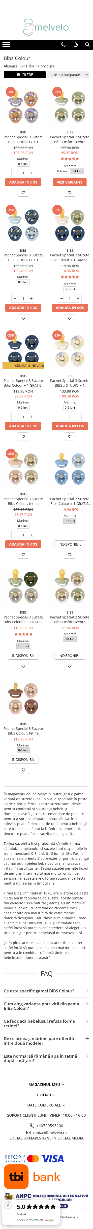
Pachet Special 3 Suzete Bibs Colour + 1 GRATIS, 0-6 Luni (69, 257)
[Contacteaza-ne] (63, 45)
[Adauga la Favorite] (23, 193)
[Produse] (6, 46)
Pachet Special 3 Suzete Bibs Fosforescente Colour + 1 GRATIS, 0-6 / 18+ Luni (69, 139)
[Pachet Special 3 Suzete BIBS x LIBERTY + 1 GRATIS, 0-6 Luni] (23, 107)
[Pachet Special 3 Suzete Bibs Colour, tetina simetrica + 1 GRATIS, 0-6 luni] (23, 469)
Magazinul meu (45, 1084)
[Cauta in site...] (87, 45)
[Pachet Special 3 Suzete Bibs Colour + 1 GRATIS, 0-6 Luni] (70, 225)
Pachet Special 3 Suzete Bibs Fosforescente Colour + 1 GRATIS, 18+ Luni (69, 619)
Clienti (44, 1094)
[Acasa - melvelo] (46, 27)
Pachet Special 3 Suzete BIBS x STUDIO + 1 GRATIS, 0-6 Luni (69, 383)
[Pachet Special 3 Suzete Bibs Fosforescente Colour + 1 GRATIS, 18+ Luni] (70, 587)
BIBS (23, 132)
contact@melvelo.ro (49, 1132)
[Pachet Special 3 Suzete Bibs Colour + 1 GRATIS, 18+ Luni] (23, 587)
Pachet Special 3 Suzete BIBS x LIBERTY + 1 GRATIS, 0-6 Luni (23, 139)
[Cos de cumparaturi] (75, 45)
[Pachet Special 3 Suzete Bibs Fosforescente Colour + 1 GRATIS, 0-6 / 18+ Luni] (70, 107)
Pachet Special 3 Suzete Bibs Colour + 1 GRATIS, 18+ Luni (23, 619)
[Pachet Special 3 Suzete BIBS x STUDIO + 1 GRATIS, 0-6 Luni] (70, 350)
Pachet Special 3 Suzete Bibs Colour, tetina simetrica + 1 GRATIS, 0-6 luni (23, 501)
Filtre (26, 74)
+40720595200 (49, 1125)
